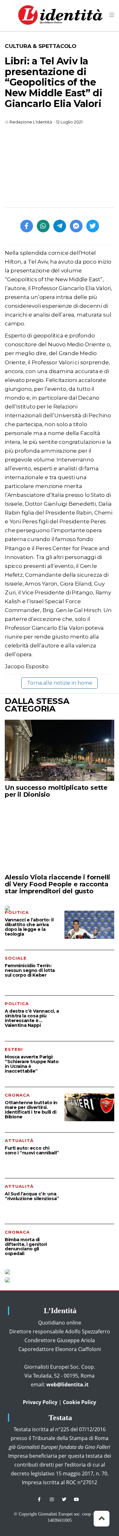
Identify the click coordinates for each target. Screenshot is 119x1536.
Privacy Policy (40, 1402)
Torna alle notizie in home (59, 683)
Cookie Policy (79, 1402)
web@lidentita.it (67, 1384)
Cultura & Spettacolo (40, 46)
